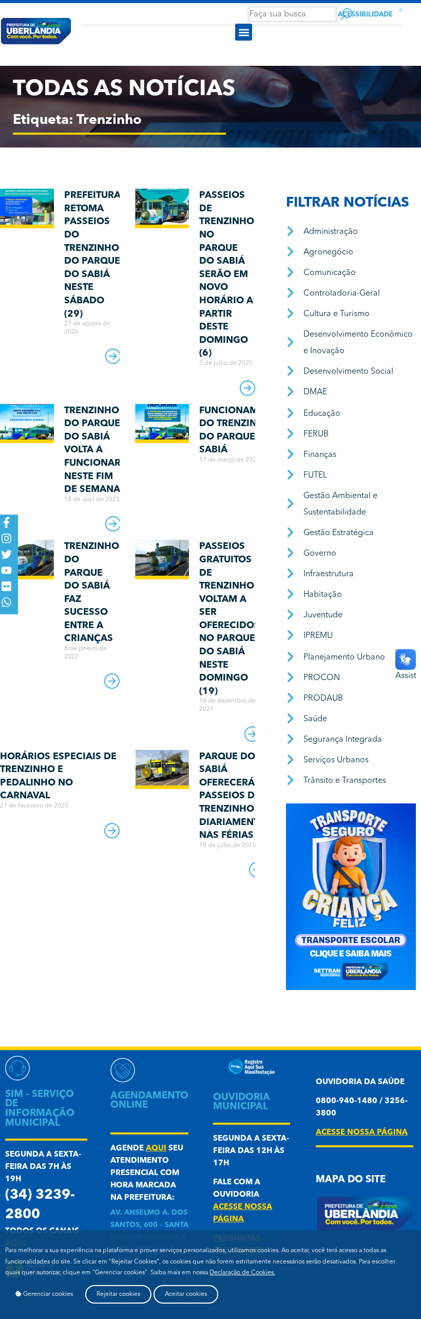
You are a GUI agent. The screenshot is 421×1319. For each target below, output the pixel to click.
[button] (243, 32)
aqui (156, 1148)
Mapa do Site (351, 1180)
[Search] (346, 14)
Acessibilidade (365, 14)
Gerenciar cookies (47, 1294)
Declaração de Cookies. (242, 1273)
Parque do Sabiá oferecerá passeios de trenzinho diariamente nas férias (231, 796)
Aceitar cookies (186, 1294)
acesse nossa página (362, 1133)
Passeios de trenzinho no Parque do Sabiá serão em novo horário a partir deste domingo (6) (226, 274)
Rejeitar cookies (118, 1294)
